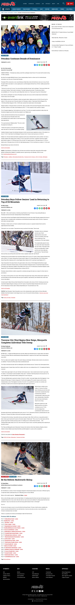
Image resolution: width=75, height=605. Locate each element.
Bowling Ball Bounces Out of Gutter (12, 527)
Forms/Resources (21, 577)
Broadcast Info (49, 573)
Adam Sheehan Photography (18, 434)
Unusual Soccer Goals (10, 540)
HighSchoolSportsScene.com (9, 154)
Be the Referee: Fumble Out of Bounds (60, 50)
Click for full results (5, 288)
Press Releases (49, 577)
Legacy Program (65, 577)
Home (2, 12)
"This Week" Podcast (50, 575)
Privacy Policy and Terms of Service (41, 599)
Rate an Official (35, 577)
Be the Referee (7, 559)
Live (43, 3)
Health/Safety (35, 575)
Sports (5, 12)
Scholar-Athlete (6, 573)
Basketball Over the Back (11, 526)
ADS (18, 568)
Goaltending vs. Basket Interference (12, 531)
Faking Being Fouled (9, 518)
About (53, 3)
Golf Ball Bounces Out (10, 556)
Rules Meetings (35, 573)
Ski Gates (7, 522)
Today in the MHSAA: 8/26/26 (58, 41)
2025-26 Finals (7, 297)
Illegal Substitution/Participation (12, 536)
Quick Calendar (20, 575)
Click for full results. (5, 147)
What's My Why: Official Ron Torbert (59, 37)
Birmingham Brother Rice (18, 156)
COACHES (35, 568)
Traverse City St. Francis (29, 156)
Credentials (48, 572)
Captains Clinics (6, 575)
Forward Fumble (8, 552)
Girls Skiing (5, 476)
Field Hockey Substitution (11, 547)
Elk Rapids (45, 156)
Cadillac (10, 156)
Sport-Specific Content (67, 575)
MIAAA (18, 572)
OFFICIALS (65, 568)
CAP (33, 572)
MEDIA (48, 568)
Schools (38, 3)
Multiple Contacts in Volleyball (12, 549)
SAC (4, 572)
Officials (48, 3)
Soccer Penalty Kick (10, 551)
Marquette (13, 437)
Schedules (31, 3)
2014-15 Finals (39, 156)
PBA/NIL (5, 577)
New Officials (65, 573)
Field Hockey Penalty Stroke (11, 542)
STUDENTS (6, 568)
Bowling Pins (7, 520)
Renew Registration (66, 572)
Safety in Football (8, 545)
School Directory (20, 573)
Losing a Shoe (7, 538)
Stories (15, 12)
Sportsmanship (6, 579)
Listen (25, 495)
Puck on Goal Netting (9, 529)
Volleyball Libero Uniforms (11, 535)
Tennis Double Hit (9, 544)
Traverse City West (20, 437)
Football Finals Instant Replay (12, 533)
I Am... (58, 3)
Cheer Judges (8, 524)
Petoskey (6, 156)
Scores (25, 3)
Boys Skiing (10, 12)
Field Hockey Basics (9, 554)
